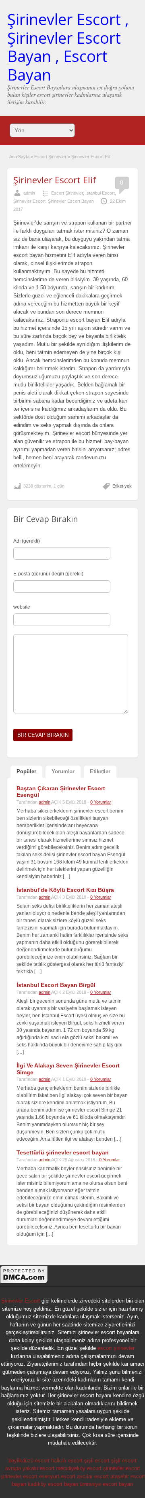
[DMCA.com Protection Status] (24, 1282)
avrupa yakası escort (29, 1468)
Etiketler (100, 771)
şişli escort (97, 1461)
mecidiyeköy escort (79, 1468)
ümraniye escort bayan (106, 1484)
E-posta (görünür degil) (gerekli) (48, 574)
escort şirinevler (116, 1348)
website (21, 607)
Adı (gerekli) (26, 541)
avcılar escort (93, 1476)
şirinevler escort (121, 1468)
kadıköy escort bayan (53, 1484)
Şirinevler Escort (29, 201)
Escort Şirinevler (50, 156)
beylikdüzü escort (29, 1461)
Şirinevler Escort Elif (54, 180)
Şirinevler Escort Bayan (71, 201)
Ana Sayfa (19, 156)
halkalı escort (67, 1461)
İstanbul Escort (100, 193)
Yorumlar (63, 771)
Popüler (26, 771)
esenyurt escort (57, 1476)
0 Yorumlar (100, 802)
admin (29, 193)
